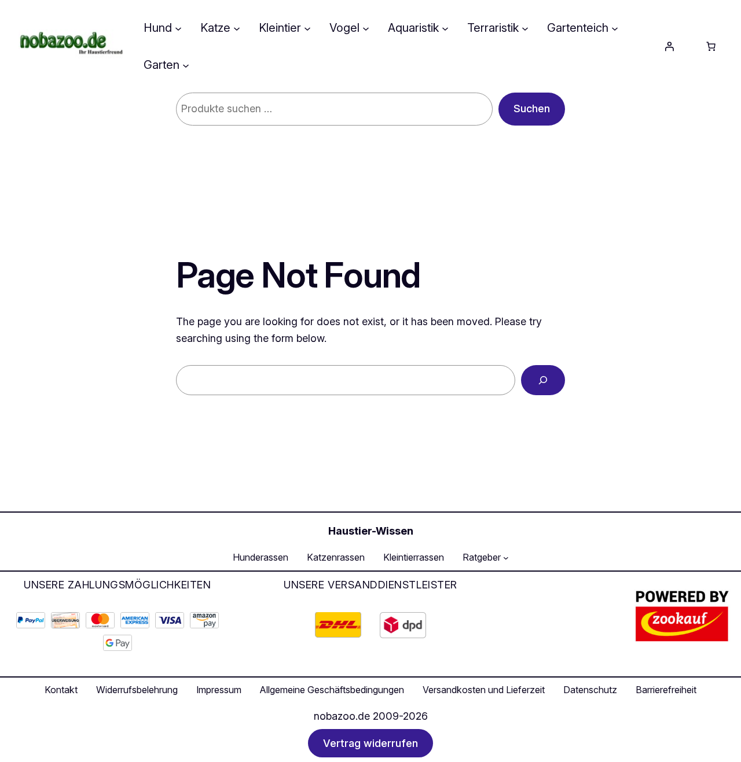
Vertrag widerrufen (370, 743)
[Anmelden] (669, 46)
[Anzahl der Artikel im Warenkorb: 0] (710, 46)
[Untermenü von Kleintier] (307, 27)
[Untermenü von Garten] (185, 64)
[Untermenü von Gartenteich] (614, 27)
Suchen (531, 108)
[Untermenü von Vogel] (365, 27)
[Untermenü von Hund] (178, 27)
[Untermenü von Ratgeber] (506, 558)
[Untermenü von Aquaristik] (445, 27)
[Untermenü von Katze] (236, 27)
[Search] (543, 380)
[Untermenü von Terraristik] (525, 27)
